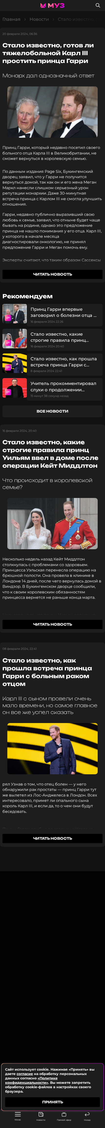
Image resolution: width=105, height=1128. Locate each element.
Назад (87, 1120)
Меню (18, 1119)
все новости (52, 411)
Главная (11, 19)
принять (52, 1102)
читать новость (52, 274)
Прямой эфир (64, 1120)
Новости (40, 1120)
